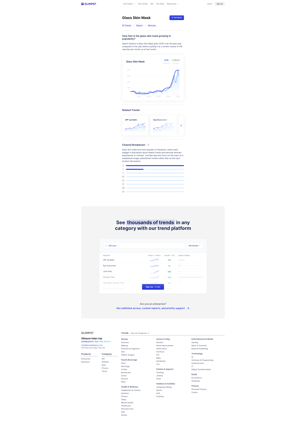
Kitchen (159, 342)
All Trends (126, 25)
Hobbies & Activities (165, 383)
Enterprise (85, 359)
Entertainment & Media (202, 339)
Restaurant (126, 372)
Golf (158, 393)
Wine (123, 382)
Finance (195, 386)
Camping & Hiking (164, 387)
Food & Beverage (129, 360)
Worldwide (193, 245)
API (151, 4)
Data (104, 365)
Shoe (158, 379)
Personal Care (127, 409)
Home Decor (161, 348)
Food (123, 363)
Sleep (123, 399)
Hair (123, 352)
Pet (157, 355)
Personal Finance (199, 389)
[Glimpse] (88, 4)
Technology (196, 353)
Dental (124, 415)
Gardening (160, 361)
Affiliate (105, 362)
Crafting (160, 396)
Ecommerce (196, 378)
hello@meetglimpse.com (92, 345)
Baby (158, 358)
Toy (158, 364)
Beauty (139, 25)
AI (192, 357)
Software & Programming (202, 360)
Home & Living (163, 339)
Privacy (105, 368)
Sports (159, 390)
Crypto (194, 392)
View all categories (138, 333)
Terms (104, 371)
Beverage (125, 366)
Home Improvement (164, 345)
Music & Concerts (199, 345)
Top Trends (143, 4)
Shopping (195, 381)
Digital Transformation (201, 369)
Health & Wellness (129, 387)
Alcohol (124, 379)
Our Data (160, 4)
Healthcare (126, 406)
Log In (209, 4)
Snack (124, 375)
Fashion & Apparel (164, 369)
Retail (194, 374)
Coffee (124, 369)
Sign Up (220, 4)
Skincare (152, 25)
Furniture (160, 352)
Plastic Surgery (128, 355)
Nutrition (125, 393)
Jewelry (159, 375)
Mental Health (127, 402)
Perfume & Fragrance (130, 348)
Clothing (160, 372)
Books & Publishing (199, 348)
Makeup (124, 345)
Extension (85, 362)
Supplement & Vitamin (130, 390)
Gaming (194, 342)
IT (192, 366)
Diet (123, 412)
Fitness (124, 396)
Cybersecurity (197, 363)
